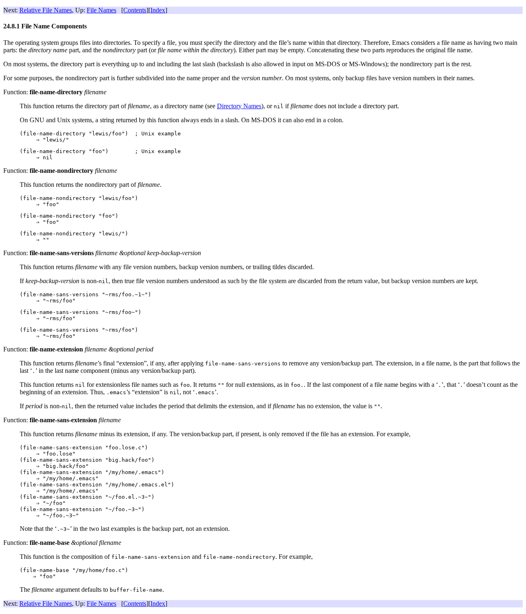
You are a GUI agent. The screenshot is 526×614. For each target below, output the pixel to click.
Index (157, 10)
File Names (101, 10)
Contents (134, 10)
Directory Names (239, 105)
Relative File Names (45, 10)
